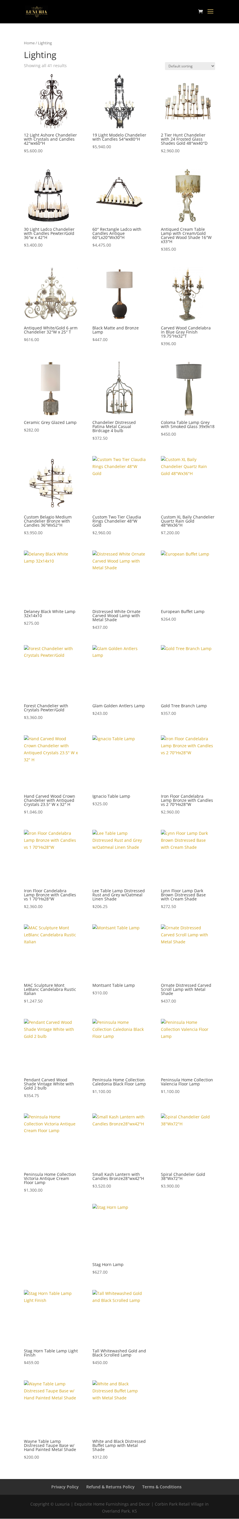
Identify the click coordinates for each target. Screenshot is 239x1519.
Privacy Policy (65, 1487)
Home (29, 43)
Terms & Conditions (162, 1487)
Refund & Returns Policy (110, 1487)
